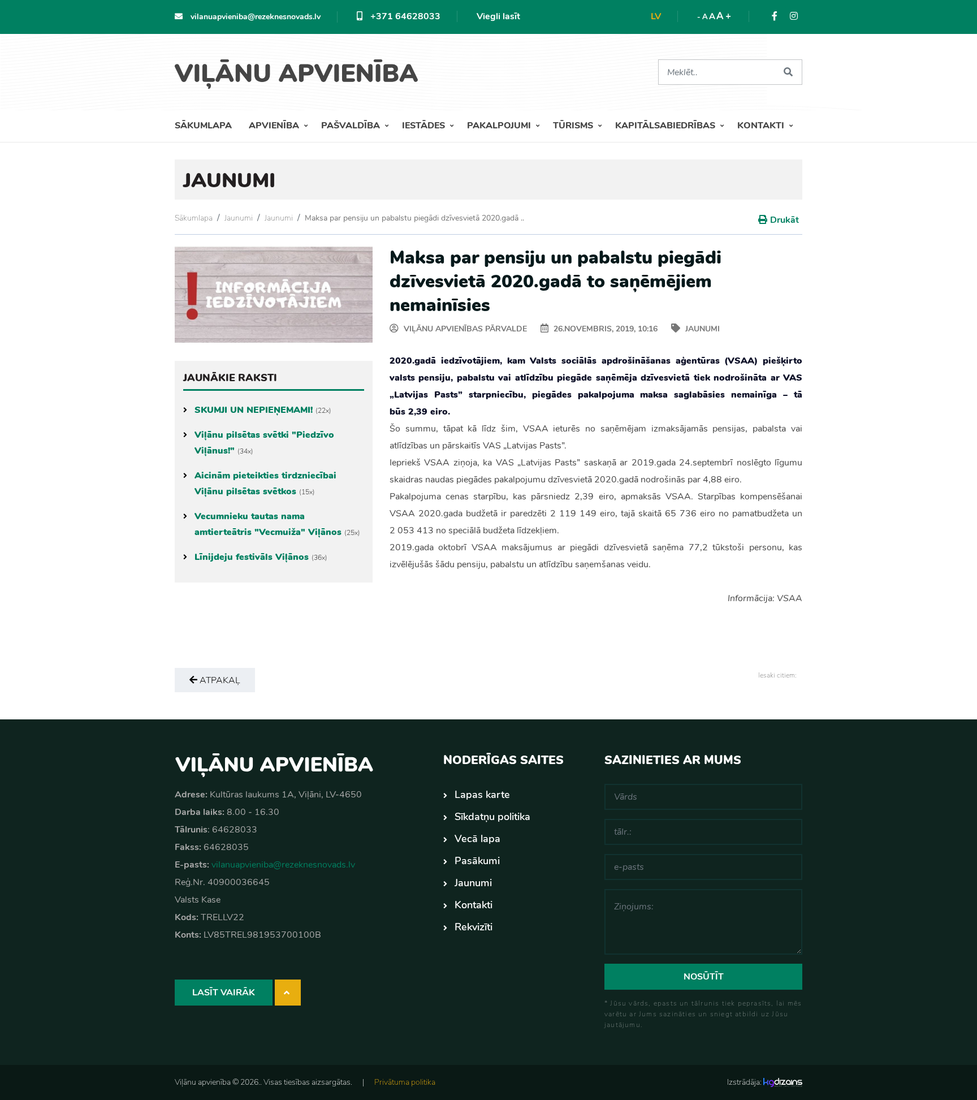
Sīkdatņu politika (492, 816)
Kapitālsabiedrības (666, 125)
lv (656, 16)
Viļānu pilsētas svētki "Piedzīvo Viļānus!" (264, 443)
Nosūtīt (704, 976)
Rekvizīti (473, 927)
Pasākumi (477, 861)
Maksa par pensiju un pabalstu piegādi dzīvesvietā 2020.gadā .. (414, 218)
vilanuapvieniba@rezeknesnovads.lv (254, 16)
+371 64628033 (404, 16)
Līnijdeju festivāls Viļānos (260, 557)
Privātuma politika (404, 1082)
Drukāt (784, 220)
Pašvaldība (351, 125)
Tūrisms (574, 125)
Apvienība (275, 125)
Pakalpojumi (500, 125)
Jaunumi (238, 218)
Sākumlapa (203, 125)
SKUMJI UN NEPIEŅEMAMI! (262, 410)
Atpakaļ (218, 680)
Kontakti (761, 125)
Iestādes (424, 125)
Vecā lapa (477, 839)
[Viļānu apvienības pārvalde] (300, 70)
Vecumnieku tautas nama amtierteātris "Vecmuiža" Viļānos (277, 524)
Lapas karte (482, 794)
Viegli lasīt (498, 16)
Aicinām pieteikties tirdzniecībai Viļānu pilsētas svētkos (265, 483)
